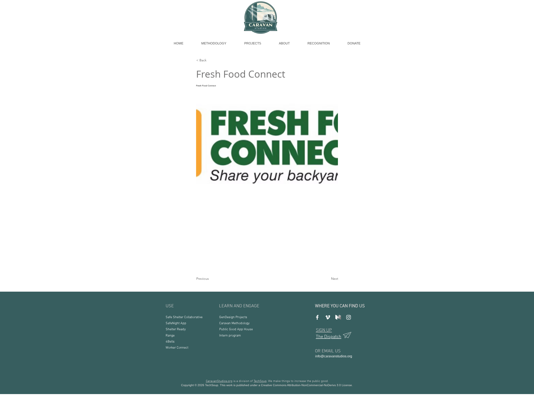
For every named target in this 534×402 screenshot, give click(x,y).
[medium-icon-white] (338, 317)
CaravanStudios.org (219, 381)
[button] (210, 60)
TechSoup (260, 381)
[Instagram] (348, 317)
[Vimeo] (328, 317)
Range (170, 336)
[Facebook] (317, 317)
